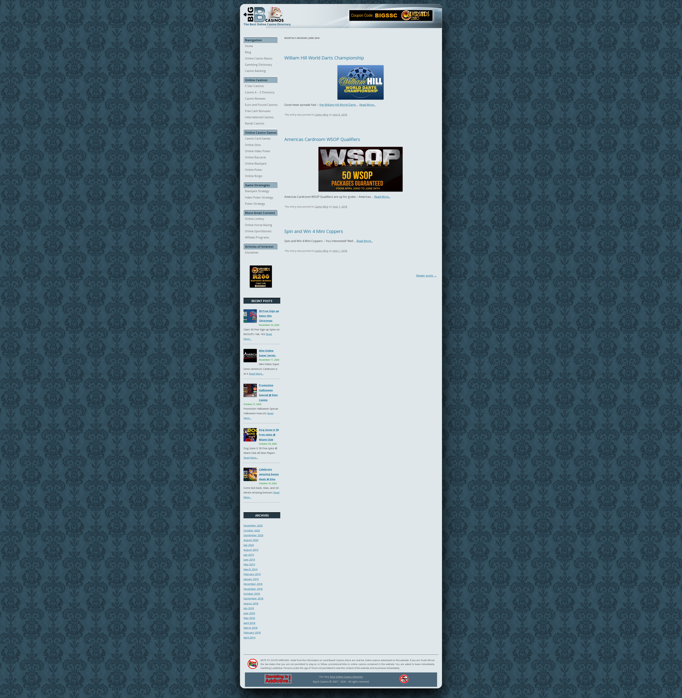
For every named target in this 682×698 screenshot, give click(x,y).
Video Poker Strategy (259, 197)
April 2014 (249, 637)
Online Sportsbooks (258, 231)
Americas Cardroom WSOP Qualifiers (322, 139)
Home (249, 46)
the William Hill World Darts (338, 105)
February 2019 (252, 574)
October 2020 (251, 530)
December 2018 (252, 584)
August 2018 (250, 603)
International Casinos (259, 117)
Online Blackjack (256, 163)
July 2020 (248, 545)
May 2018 (249, 618)
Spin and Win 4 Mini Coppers (313, 231)
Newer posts (426, 276)
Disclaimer (252, 252)
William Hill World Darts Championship (324, 58)
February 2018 (252, 632)
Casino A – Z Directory (259, 92)
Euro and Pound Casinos (261, 105)
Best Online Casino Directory (346, 676)
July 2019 (248, 554)
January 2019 (251, 579)
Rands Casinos (254, 123)
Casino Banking (255, 71)
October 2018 (251, 593)
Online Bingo (253, 176)
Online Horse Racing (258, 225)
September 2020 (253, 535)
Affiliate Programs (257, 237)
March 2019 (250, 569)
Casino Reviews (255, 99)
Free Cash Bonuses (257, 111)
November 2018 (252, 589)
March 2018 (250, 627)
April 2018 (249, 623)
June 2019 (249, 559)
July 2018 (248, 608)
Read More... (256, 373)
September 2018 (253, 598)
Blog (248, 52)
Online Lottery (254, 219)
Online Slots (253, 145)
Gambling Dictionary (258, 65)
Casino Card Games (258, 138)
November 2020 (252, 525)
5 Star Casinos (254, 86)
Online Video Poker (257, 151)
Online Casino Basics (258, 58)
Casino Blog (321, 114)
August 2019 (250, 550)
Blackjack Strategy (257, 191)
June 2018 (249, 613)
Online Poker (253, 170)
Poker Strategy (255, 204)
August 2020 (250, 540)
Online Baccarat (255, 157)
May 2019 (249, 564)
